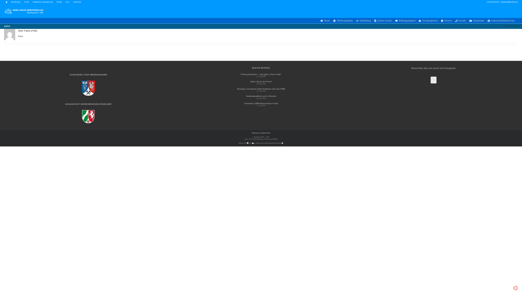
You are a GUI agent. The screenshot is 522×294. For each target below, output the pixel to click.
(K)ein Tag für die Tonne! (261, 81)
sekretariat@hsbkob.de (509, 2)
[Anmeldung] (6, 2)
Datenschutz (265, 133)
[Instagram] (433, 80)
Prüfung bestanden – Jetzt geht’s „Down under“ (261, 74)
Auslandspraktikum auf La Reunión (261, 96)
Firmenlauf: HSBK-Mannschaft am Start (261, 103)
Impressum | (256, 133)
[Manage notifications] (515, 288)
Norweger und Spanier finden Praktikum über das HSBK (261, 89)
